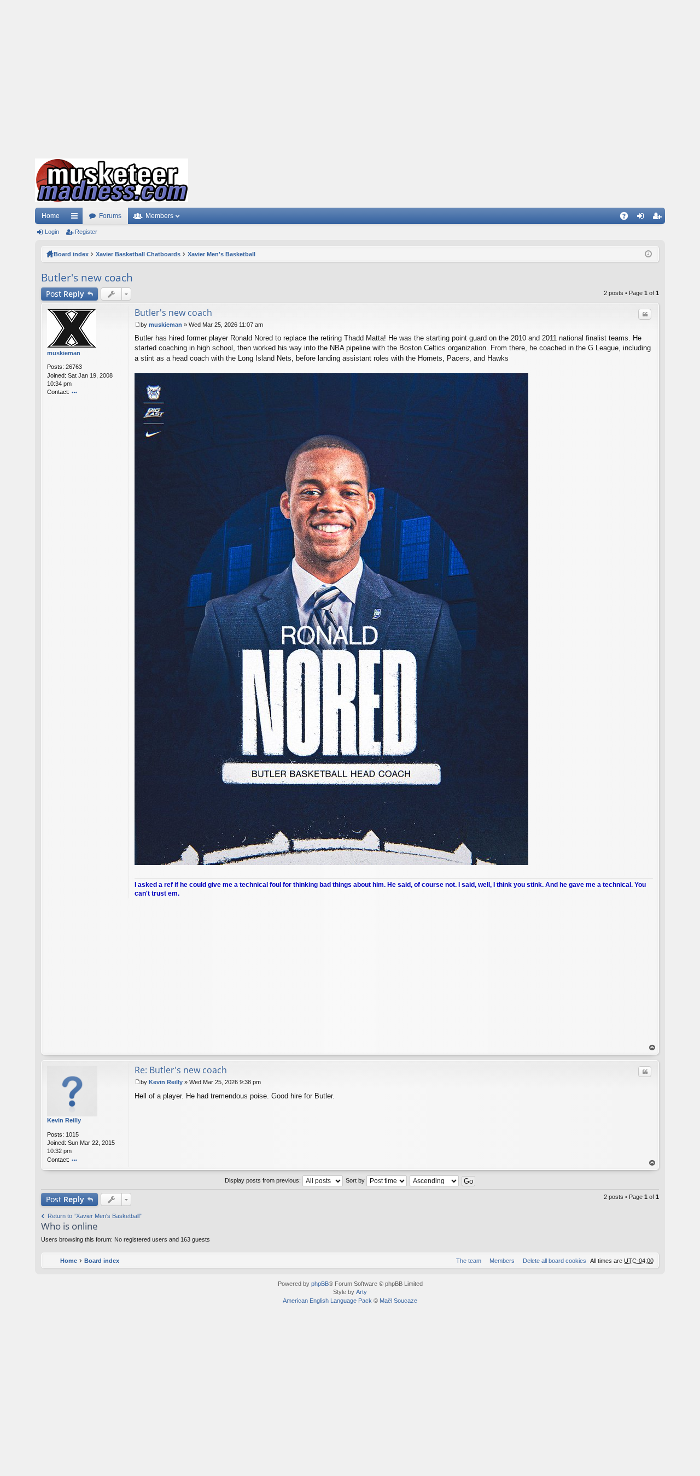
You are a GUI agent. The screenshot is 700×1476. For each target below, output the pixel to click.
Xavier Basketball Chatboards (138, 254)
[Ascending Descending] (435, 1180)
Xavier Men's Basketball (221, 254)
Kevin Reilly (64, 1120)
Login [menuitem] (643, 218)
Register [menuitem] (659, 218)
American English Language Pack (327, 1300)
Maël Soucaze (398, 1300)
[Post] (138, 324)
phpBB (320, 1283)
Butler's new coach (87, 277)
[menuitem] (552, 1260)
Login (52, 231)
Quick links (77, 218)
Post (65, 294)
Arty (361, 1292)
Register (86, 231)
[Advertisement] (350, 76)
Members (159, 216)
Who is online (69, 1226)
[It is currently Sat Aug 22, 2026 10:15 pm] (648, 254)
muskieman (63, 353)
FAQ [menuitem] (627, 218)
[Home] (111, 180)
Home (51, 216)
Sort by (356, 1180)
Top (652, 1047)
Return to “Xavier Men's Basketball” (95, 1216)
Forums (110, 216)
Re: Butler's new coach (181, 1070)
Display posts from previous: (263, 1180)
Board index (71, 254)
